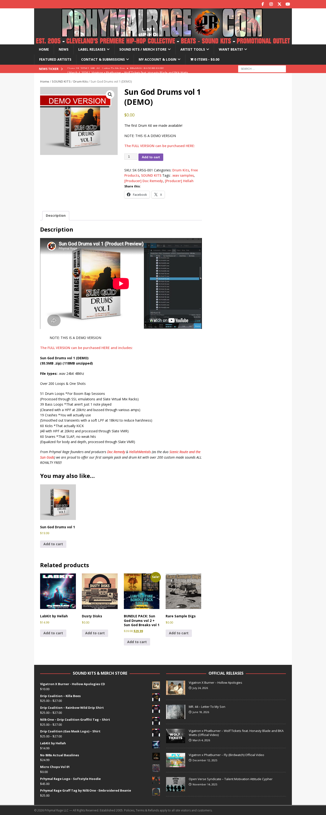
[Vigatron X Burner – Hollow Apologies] (175, 688)
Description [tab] (56, 215)
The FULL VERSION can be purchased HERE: (159, 145)
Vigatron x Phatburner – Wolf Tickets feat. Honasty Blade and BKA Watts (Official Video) (236, 733)
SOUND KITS (61, 81)
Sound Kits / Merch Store (143, 49)
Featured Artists (55, 59)
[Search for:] (262, 68)
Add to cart (151, 157)
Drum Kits (80, 81)
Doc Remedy (116, 452)
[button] (110, 94)
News (63, 49)
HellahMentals (140, 452)
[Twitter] (279, 4)
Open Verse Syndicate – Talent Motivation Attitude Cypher (231, 779)
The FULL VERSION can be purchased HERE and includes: (86, 347)
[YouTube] (288, 4)
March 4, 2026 (201, 740)
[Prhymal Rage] (163, 41)
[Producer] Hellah (179, 181)
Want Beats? (231, 49)
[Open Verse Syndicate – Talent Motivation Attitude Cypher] (175, 784)
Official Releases (226, 673)
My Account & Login (157, 59)
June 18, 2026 (201, 712)
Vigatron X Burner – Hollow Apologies (215, 682)
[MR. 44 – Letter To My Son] (175, 712)
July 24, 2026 (200, 688)
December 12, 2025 (205, 760)
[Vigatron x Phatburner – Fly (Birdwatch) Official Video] (175, 760)
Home (44, 49)
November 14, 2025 (205, 784)
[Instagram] (271, 4)
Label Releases (91, 49)
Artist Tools (192, 49)
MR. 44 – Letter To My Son (207, 706)
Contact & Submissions (103, 59)
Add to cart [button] (53, 544)
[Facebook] (262, 4)
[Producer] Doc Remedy (143, 181)
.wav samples (183, 175)
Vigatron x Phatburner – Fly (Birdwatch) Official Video (226, 755)
